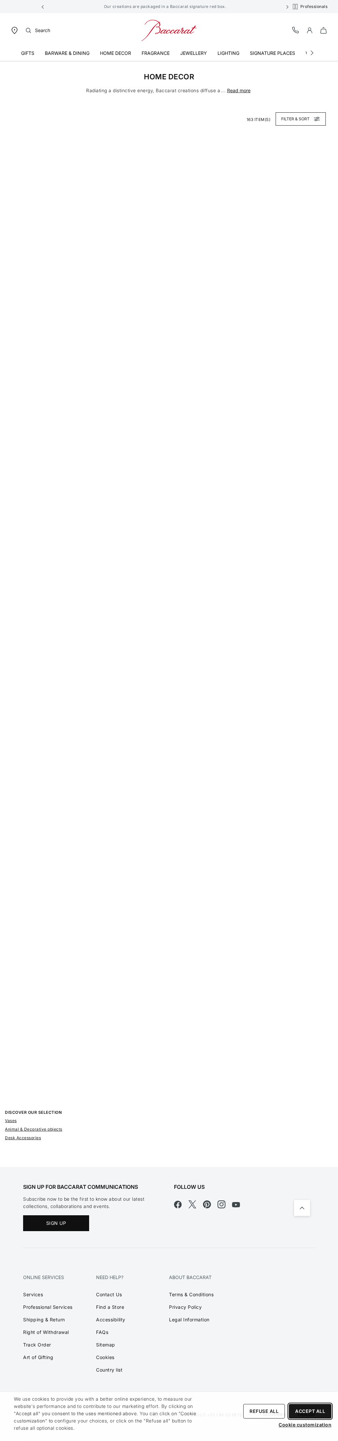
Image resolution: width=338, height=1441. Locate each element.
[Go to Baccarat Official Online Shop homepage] (169, 30)
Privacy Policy (185, 1307)
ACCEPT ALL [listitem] (310, 1411)
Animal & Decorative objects (33, 1129)
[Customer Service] (296, 29)
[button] (43, 6)
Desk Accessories (23, 1137)
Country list (109, 1370)
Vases (11, 1120)
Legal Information (189, 1319)
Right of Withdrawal (46, 1332)
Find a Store (110, 1307)
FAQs (102, 1332)
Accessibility (110, 1319)
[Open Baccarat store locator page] (14, 29)
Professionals (314, 6)
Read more (239, 90)
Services (33, 1294)
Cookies (105, 1357)
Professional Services (48, 1307)
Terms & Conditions (191, 1294)
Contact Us (109, 1294)
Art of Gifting (38, 1357)
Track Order (37, 1344)
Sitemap (105, 1344)
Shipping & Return (44, 1319)
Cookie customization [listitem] (305, 1424)
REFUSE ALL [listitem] (264, 1411)
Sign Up (56, 1223)
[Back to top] (302, 1208)
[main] (169, 614)
